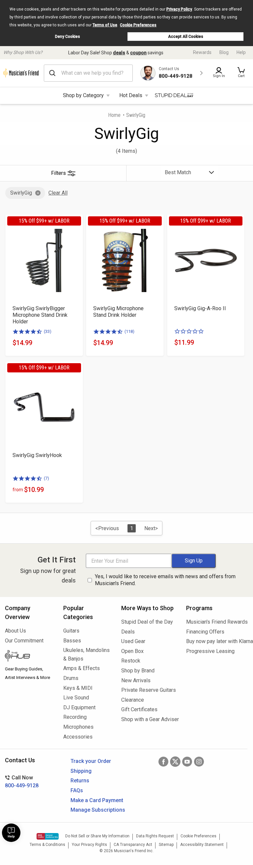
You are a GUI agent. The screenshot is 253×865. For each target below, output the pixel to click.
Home (114, 115)
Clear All (58, 193)
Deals (128, 632)
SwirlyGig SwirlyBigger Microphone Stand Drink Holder (40, 315)
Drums (70, 678)
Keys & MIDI (78, 688)
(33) (47, 331)
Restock (130, 661)
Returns (79, 780)
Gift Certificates (139, 709)
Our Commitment (24, 640)
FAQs (76, 790)
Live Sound (76, 697)
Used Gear (133, 641)
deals (119, 52)
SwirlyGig (21, 193)
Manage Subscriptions (97, 810)
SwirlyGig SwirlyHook (37, 455)
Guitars (71, 631)
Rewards (202, 52)
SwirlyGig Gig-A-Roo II (200, 308)
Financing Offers (205, 632)
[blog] (29, 656)
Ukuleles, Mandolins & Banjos (86, 654)
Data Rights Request (155, 836)
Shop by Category (83, 95)
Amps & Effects (81, 668)
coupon (138, 52)
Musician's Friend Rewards (217, 622)
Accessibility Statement (202, 844)
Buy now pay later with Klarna (217, 641)
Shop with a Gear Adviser (148, 719)
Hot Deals (130, 95)
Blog (224, 52)
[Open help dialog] (11, 833)
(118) (129, 331)
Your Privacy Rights (89, 844)
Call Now (22, 781)
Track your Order (90, 761)
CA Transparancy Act (133, 844)
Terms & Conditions (47, 844)
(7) (46, 478)
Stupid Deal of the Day (147, 622)
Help (241, 52)
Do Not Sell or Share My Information (97, 836)
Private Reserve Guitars (148, 690)
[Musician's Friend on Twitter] (175, 762)
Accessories (78, 737)
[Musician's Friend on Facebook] (163, 762)
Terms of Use (105, 25)
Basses (72, 640)
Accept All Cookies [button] (185, 36)
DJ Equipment (79, 707)
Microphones (78, 727)
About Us (15, 631)
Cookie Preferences (138, 25)
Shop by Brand (138, 670)
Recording (75, 717)
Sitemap (166, 844)
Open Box (132, 651)
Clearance (132, 700)
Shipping (81, 771)
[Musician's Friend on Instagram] (199, 762)
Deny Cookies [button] (67, 36)
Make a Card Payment (96, 800)
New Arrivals (136, 680)
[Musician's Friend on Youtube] (187, 762)
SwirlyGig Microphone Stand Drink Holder (118, 311)
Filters (58, 173)
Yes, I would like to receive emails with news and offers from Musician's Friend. (165, 579)
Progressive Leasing (210, 651)
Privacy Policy (179, 9)
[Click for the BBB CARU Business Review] (48, 836)
